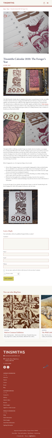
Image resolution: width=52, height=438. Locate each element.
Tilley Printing (45, 104)
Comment (5, 236)
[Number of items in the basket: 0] (44, 3)
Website (5, 264)
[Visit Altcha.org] (18, 274)
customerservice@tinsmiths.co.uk (12, 355)
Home (4, 8)
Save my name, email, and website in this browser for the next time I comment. (23, 270)
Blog (8, 8)
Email (4, 257)
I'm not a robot (9, 273)
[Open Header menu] (48, 3)
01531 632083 (8, 363)
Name (5, 251)
